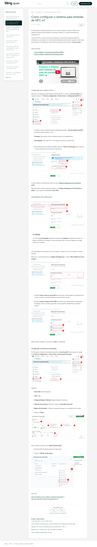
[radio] (53, 510)
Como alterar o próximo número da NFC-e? (11, 41)
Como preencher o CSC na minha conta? (12, 36)
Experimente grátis (85, 3)
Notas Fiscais (39, 12)
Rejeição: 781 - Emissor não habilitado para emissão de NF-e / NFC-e (48, 526)
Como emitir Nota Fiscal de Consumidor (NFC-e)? (12, 17)
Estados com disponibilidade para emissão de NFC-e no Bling (12, 29)
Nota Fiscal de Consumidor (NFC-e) (52, 12)
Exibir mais (8, 77)
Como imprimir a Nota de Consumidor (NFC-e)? (12, 62)
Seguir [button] (81, 25)
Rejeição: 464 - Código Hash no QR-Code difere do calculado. (47, 529)
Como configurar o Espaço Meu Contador (41, 532)
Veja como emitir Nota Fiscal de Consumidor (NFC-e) (44, 499)
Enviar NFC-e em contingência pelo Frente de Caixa (13, 73)
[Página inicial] (12, 4)
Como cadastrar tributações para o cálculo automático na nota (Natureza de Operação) (53, 524)
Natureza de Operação (64, 354)
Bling (32, 12)
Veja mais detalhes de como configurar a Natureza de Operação (47, 496)
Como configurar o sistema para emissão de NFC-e (49, 52)
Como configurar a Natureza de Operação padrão (48, 54)
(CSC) (33, 185)
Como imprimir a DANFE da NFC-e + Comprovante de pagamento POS (13, 55)
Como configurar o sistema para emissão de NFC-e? (12, 23)
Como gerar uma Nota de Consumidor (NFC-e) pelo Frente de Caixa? (12, 48)
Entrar (74, 3)
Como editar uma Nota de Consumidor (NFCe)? (12, 67)
